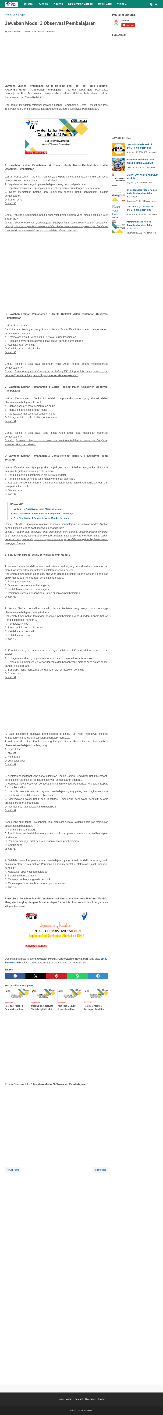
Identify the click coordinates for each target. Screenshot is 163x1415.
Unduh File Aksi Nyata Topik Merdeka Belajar (38, 509)
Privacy (101, 1399)
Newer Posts (13, 1170)
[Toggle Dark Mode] (151, 4)
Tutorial (122, 4)
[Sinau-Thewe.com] (11, 4)
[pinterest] (56, 976)
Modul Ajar (105, 4)
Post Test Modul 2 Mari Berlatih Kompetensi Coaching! (43, 513)
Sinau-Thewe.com (85, 1410)
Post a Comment (46, 31)
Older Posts (100, 1170)
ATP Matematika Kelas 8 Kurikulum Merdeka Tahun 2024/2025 (140, 225)
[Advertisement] (56, 59)
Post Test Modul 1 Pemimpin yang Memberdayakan (41, 518)
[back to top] (156, 1408)
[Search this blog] (156, 4)
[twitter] (35, 976)
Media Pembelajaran (80, 4)
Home (61, 1399)
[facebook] (15, 976)
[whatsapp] (77, 976)
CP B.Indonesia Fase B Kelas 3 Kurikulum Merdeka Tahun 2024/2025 (142, 193)
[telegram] (98, 976)
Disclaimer (90, 1399)
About (69, 1399)
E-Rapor (58, 4)
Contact (79, 1399)
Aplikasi (28, 4)
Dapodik (43, 4)
